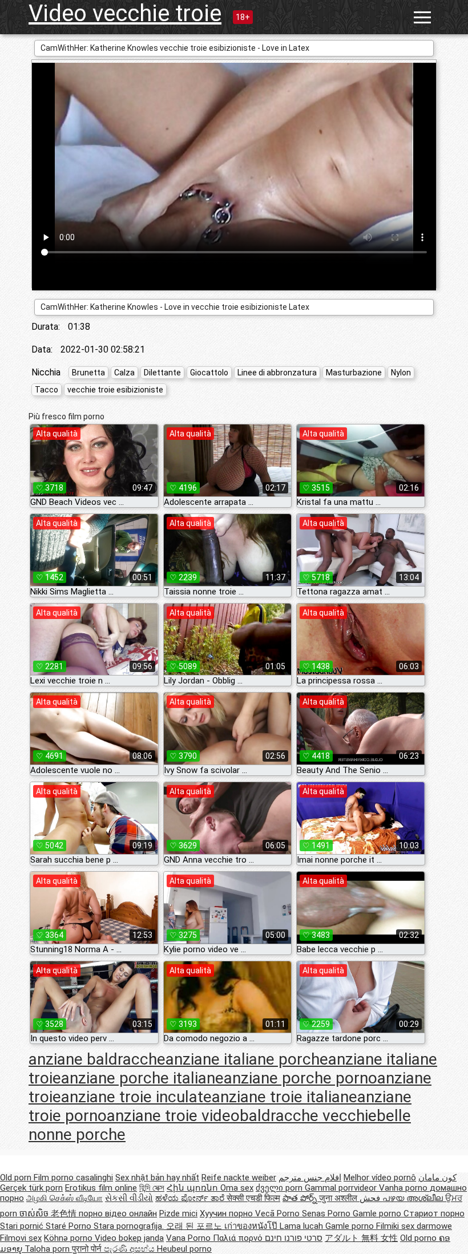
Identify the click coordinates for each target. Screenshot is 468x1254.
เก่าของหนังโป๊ (252, 1226)
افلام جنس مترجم (310, 1177)
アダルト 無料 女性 (361, 1238)
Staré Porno (70, 1226)
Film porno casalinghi (73, 1177)
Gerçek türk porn (31, 1188)
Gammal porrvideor (342, 1188)
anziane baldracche (97, 1059)
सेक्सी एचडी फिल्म (253, 1198)
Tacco (46, 389)
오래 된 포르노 (195, 1226)
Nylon (401, 372)
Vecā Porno (278, 1213)
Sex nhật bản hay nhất (157, 1177)
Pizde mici (178, 1213)
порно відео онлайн (118, 1213)
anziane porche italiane (142, 1078)
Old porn (17, 1177)
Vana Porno (189, 1238)
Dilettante (162, 372)
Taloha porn (48, 1249)
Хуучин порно (227, 1213)
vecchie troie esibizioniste (115, 389)
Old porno (419, 1238)
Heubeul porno (184, 1249)
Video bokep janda (129, 1238)
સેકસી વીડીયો (129, 1198)
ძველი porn (280, 1188)
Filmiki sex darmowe (414, 1226)
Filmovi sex (21, 1238)
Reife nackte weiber (238, 1177)
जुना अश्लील (339, 1198)
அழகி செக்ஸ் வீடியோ (64, 1198)
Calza (124, 372)
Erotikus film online (101, 1188)
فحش (371, 1198)
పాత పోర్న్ (301, 1198)
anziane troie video (173, 1115)
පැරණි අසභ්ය (130, 1249)
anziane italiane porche (247, 1059)
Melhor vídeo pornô (380, 1177)
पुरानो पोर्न (88, 1249)
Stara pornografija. (130, 1226)
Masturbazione (354, 372)
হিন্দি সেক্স (151, 1188)
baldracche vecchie (308, 1115)
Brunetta (88, 372)
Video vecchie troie (125, 13)
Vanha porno (404, 1188)
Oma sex (236, 1188)
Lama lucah (302, 1226)
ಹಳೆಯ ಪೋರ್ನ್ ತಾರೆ (191, 1198)
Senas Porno (327, 1213)
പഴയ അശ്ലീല (413, 1198)
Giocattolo (209, 372)
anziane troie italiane (284, 1096)
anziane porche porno (300, 1078)
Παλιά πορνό (239, 1238)
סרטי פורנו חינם (293, 1238)
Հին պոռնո (193, 1188)
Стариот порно (434, 1213)
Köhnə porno (69, 1238)
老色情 (65, 1213)
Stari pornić (23, 1226)
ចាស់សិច (35, 1213)
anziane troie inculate (136, 1096)
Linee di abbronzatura (277, 372)
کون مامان (437, 1177)
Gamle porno (378, 1213)
